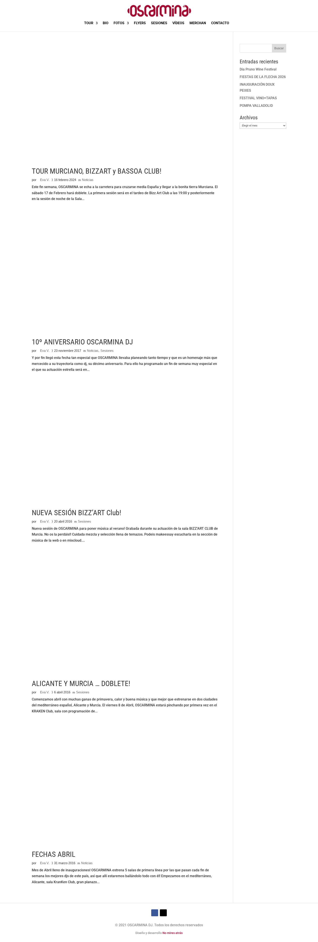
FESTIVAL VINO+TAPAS (258, 98)
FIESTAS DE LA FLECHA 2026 (263, 77)
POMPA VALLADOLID (256, 106)
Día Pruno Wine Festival (258, 69)
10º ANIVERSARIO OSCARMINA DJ (82, 341)
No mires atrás (172, 933)
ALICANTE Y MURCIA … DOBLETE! (81, 683)
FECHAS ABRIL (53, 854)
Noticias (87, 180)
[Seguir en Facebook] (154, 912)
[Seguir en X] (163, 912)
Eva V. (44, 180)
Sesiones (107, 350)
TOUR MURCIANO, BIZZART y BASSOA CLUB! (96, 171)
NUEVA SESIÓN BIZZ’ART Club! (76, 512)
